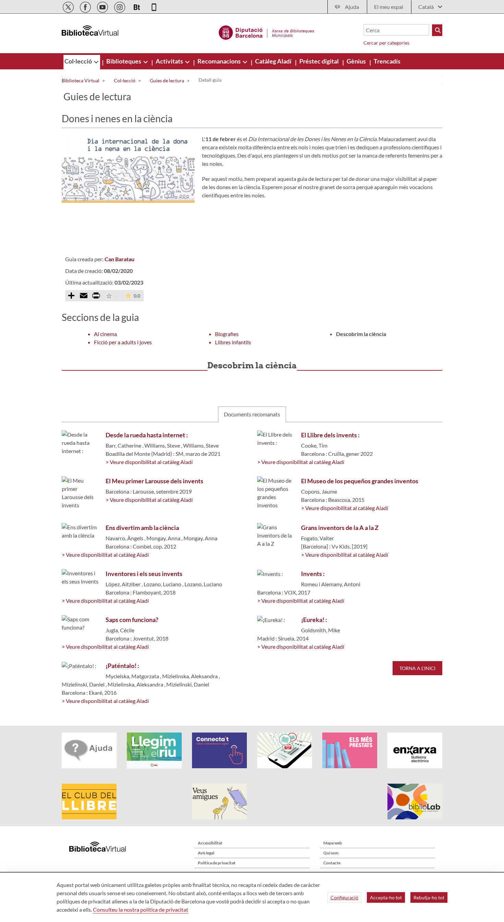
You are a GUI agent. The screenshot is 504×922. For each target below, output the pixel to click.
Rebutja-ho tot (428, 897)
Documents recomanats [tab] (252, 414)
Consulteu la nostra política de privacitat (140, 909)
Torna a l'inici (417, 668)
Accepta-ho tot (386, 897)
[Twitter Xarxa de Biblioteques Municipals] (69, 6)
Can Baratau (119, 259)
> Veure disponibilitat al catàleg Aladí (149, 462)
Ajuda (352, 6)
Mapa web (332, 842)
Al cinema (105, 334)
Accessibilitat (210, 842)
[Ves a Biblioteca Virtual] (266, 32)
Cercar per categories (386, 43)
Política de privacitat (217, 862)
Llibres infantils (233, 342)
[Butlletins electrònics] (137, 6)
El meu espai (388, 6)
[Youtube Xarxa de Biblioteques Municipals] (103, 6)
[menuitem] (78, 61)
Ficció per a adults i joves (123, 342)
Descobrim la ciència (361, 334)
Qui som (330, 852)
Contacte (331, 862)
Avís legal (206, 852)
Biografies (227, 334)
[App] (153, 6)
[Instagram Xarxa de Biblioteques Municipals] (120, 6)
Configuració (344, 897)
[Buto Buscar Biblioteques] (437, 30)
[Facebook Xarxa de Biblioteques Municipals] (86, 6)
